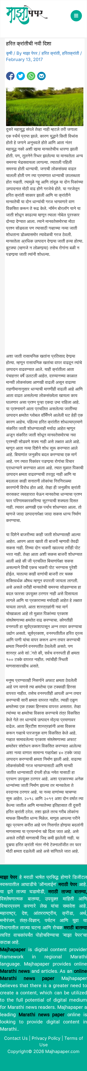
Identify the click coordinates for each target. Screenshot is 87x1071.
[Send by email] (41, 76)
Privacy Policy (46, 1038)
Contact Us (16, 1038)
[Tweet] (20, 76)
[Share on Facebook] (10, 76)
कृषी (9, 53)
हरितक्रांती (70, 53)
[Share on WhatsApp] (31, 76)
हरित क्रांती (51, 53)
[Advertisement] (43, 308)
